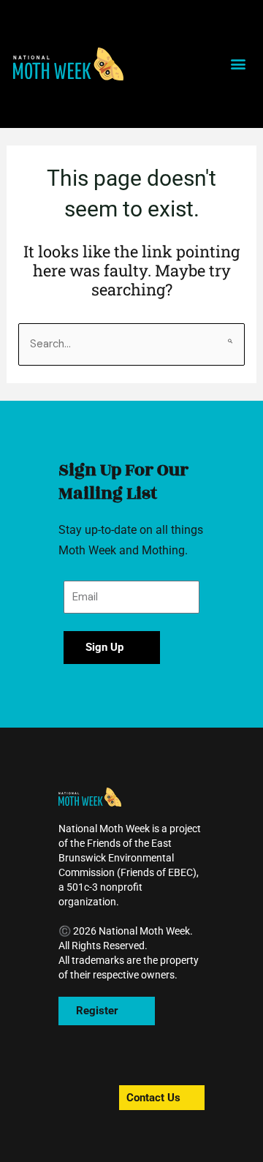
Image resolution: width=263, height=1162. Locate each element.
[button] (68, 64)
